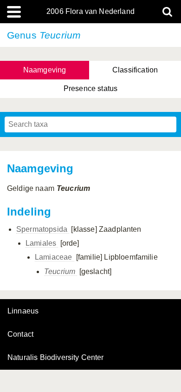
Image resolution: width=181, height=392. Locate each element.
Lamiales (42, 243)
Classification (135, 70)
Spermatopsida (42, 229)
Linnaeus (23, 311)
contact (20, 334)
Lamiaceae (54, 257)
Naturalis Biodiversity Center (55, 357)
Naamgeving (44, 70)
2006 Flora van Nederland (90, 11)
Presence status (90, 88)
